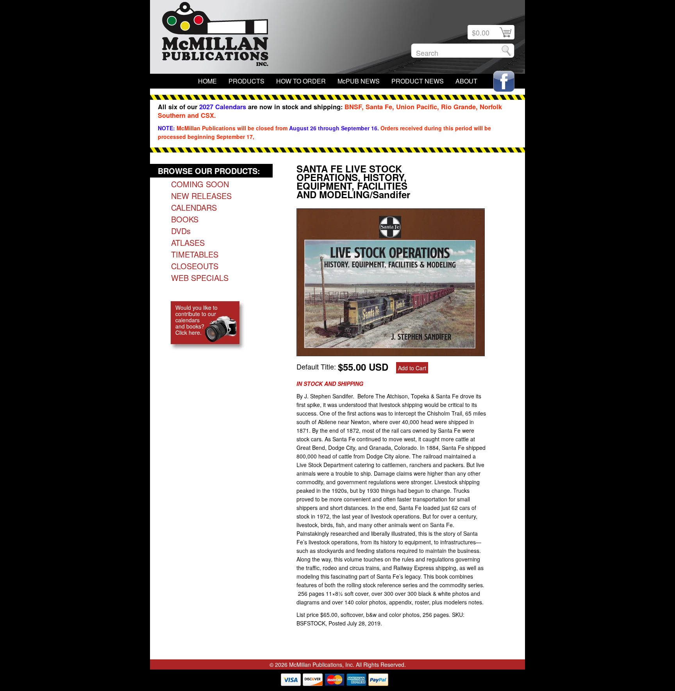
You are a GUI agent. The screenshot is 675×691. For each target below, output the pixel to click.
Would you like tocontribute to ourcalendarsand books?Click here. (196, 320)
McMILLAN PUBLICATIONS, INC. (215, 36)
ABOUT (466, 80)
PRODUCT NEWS (417, 80)
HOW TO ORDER (301, 80)
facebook (503, 81)
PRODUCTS (246, 80)
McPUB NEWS (359, 80)
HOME (207, 80)
